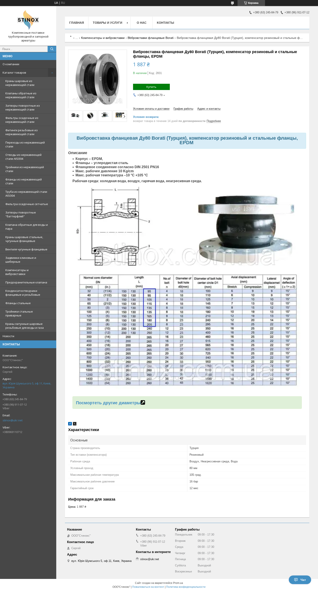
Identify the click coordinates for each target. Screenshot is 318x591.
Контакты (165, 22)
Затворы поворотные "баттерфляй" (20, 214)
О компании (11, 64)
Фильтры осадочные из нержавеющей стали (21, 120)
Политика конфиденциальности (186, 586)
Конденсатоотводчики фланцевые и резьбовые (22, 293)
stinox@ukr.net (12, 420)
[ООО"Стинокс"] (28, 20)
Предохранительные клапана (26, 282)
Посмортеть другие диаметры (108, 402)
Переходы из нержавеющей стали (25, 144)
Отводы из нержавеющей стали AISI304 (23, 157)
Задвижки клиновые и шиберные (20, 260)
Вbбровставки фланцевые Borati (150, 38)
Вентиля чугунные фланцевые (26, 249)
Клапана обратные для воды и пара (26, 227)
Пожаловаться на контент (148, 586)
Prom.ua (178, 583)
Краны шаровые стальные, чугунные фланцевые (24, 239)
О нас (141, 22)
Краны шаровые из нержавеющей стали (19, 83)
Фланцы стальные (18, 303)
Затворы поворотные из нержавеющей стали (22, 107)
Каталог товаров (14, 72)
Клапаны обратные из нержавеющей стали (20, 95)
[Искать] (52, 49)
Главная (76, 22)
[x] (74, 424)
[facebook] (70, 424)
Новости (8, 336)
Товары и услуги (107, 22)
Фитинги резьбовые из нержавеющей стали (21, 132)
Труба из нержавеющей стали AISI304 (26, 194)
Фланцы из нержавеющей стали (23, 181)
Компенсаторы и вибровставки (17, 272)
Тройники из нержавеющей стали (24, 169)
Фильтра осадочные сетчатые (26, 204)
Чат (303, 580)
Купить (151, 87)
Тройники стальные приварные (19, 313)
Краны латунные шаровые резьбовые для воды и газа (24, 326)
